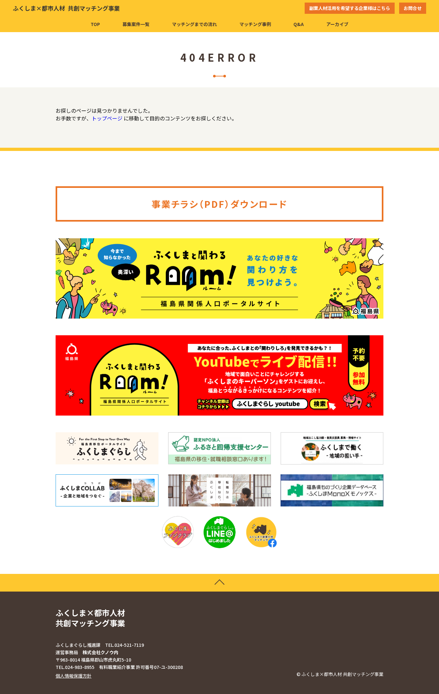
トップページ (107, 118)
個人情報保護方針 (74, 675)
